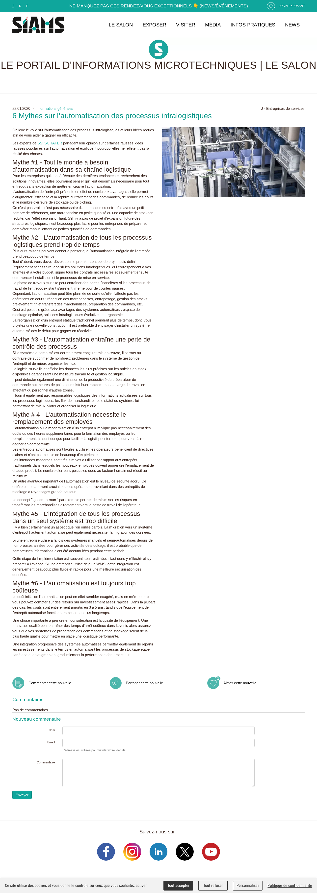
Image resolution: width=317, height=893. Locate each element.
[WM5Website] (38, 25)
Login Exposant (292, 6)
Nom (52, 730)
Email (51, 742)
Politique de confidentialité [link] (289, 885)
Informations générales (54, 108)
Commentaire (46, 762)
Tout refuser (213, 885)
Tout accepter (178, 885)
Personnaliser (248, 885)
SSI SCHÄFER (49, 143)
